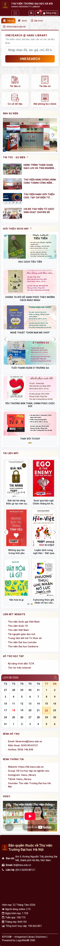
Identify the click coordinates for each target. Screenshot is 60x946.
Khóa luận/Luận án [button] (16, 26)
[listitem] (15, 81)
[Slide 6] (27, 147)
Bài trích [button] (38, 20)
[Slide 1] (15, 147)
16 (54, 703)
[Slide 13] (45, 147)
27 (5, 690)
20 (29, 710)
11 (13, 703)
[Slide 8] (32, 147)
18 (13, 710)
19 (21, 710)
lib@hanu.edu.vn (22, 865)
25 (13, 717)
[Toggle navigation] (15, 13)
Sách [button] (24, 20)
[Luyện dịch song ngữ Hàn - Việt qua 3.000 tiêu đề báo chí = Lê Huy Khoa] (43, 528)
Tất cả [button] (10, 20)
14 (38, 703)
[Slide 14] (47, 147)
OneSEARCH (30, 59)
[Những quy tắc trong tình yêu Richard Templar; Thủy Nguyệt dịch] (16, 528)
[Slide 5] (25, 147)
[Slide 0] (12, 147)
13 (29, 703)
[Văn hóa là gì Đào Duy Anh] (16, 577)
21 (38, 710)
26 (21, 717)
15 (46, 703)
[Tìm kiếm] (31, 13)
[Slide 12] (43, 147)
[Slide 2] (17, 147)
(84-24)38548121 (25, 869)
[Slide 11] (40, 147)
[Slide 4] (22, 147)
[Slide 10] (37, 147)
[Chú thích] (30, 134)
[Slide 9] (35, 147)
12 (21, 703)
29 (21, 690)
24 (5, 717)
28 (13, 690)
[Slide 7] (30, 147)
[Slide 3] (20, 147)
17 (5, 710)
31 (38, 690)
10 (5, 703)
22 (46, 710)
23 (54, 710)
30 (29, 690)
